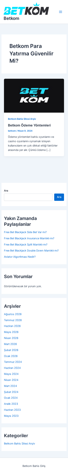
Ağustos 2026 (13, 314)
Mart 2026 (10, 344)
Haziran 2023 (12, 409)
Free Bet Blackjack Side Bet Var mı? (25, 232)
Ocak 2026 (11, 356)
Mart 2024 (10, 386)
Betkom (11, 18)
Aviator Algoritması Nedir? (20, 256)
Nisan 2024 (11, 380)
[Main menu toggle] (60, 12)
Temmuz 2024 (13, 362)
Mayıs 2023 (11, 416)
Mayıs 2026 (11, 332)
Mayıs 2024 (11, 374)
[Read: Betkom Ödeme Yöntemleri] (34, 95)
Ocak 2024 (11, 397)
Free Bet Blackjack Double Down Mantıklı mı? (31, 250)
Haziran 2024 (12, 368)
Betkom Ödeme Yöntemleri (29, 125)
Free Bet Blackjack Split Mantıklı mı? (25, 244)
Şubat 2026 (11, 350)
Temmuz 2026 (13, 320)
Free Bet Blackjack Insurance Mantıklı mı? (29, 238)
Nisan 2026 (11, 338)
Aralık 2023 (11, 403)
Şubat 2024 (11, 392)
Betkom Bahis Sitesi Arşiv (22, 119)
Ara (6, 190)
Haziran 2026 (12, 326)
